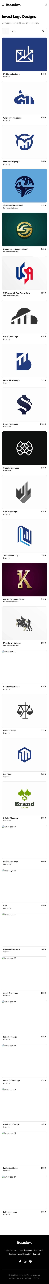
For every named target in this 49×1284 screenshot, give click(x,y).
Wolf (5, 905)
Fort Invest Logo (10, 1037)
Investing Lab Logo (11, 1124)
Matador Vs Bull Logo (12, 643)
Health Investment (10, 862)
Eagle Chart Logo (10, 1168)
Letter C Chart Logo (11, 1080)
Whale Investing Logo (12, 118)
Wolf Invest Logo (10, 512)
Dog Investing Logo (11, 949)
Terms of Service (16, 1278)
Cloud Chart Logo (10, 337)
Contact (37, 1278)
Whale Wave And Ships (13, 205)
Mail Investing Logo (11, 74)
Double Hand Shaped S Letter (15, 249)
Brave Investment (10, 424)
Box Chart (7, 774)
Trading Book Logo (11, 555)
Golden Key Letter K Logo (13, 599)
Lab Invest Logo (10, 1212)
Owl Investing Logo (11, 161)
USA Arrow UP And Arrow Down (16, 293)
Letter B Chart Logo (11, 380)
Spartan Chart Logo (11, 687)
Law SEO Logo (9, 730)
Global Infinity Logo (11, 468)
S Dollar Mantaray (10, 818)
